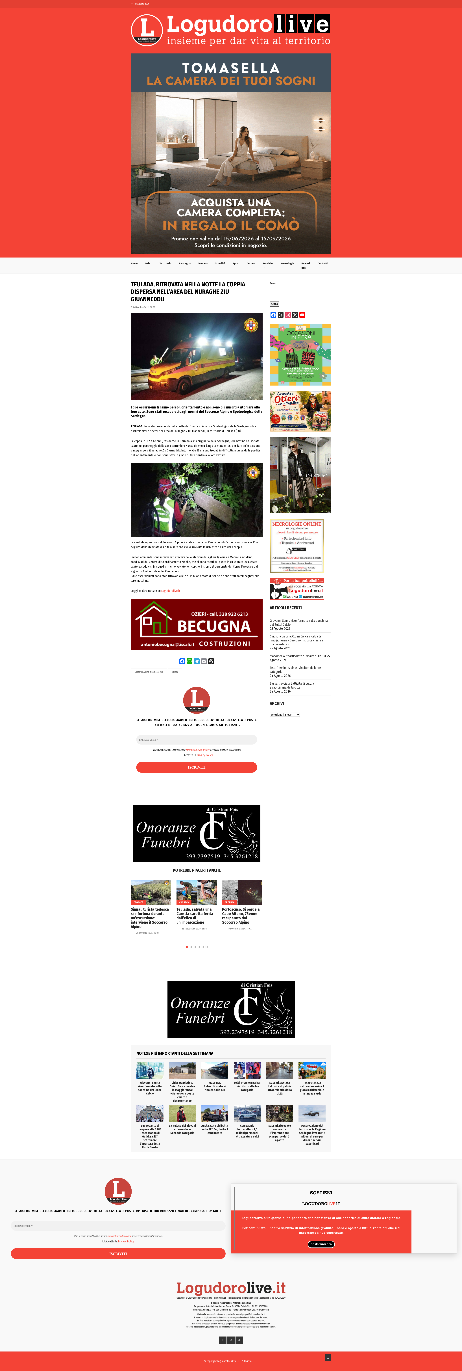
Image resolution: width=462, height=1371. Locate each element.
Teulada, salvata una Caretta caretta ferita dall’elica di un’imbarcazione (194, 916)
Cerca (273, 283)
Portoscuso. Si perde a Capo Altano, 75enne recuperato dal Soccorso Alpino (241, 916)
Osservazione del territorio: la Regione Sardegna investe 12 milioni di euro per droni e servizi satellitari (312, 1134)
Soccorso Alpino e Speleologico (149, 672)
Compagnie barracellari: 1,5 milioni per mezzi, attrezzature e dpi (247, 1131)
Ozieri (148, 263)
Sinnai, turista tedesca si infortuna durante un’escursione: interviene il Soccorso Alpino (150, 918)
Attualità (220, 263)
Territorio (165, 263)
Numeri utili (305, 265)
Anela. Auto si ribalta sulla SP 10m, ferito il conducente (214, 1129)
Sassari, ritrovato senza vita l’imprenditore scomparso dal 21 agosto (279, 1133)
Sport (235, 263)
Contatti (323, 263)
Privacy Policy (205, 755)
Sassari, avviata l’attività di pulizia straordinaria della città (292, 685)
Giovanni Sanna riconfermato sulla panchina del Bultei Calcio (299, 623)
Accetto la (198, 755)
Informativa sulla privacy (198, 750)
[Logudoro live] (231, 31)
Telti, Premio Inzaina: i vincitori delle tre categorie (295, 670)
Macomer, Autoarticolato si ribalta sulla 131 (298, 656)
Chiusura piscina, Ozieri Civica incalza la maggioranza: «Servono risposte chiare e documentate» (296, 640)
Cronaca (203, 263)
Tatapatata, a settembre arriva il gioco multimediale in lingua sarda (312, 1088)
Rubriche (268, 263)
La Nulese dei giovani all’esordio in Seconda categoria (182, 1129)
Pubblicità (247, 1361)
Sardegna (185, 263)
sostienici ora (321, 1244)
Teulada (174, 672)
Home (134, 263)
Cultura (251, 263)
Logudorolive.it (170, 591)
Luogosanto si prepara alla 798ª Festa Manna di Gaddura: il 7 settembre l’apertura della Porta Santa (150, 1136)
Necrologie (287, 263)
